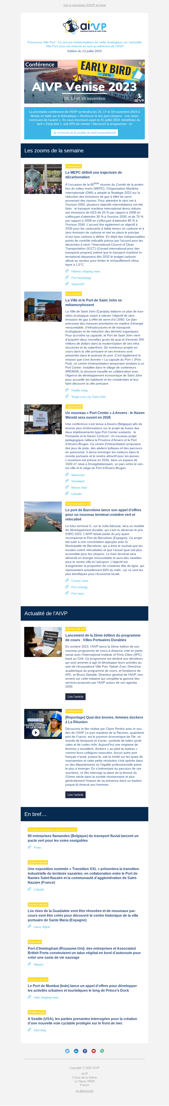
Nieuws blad (79, 487)
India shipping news (46, 997)
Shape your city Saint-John (88, 396)
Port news (77, 593)
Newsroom (78, 475)
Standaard (77, 481)
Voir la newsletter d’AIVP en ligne (84, 5)
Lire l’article (75, 696)
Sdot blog (40, 1030)
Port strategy (79, 587)
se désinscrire (85, 1091)
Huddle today (79, 390)
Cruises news (79, 580)
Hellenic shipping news (85, 271)
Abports (39, 964)
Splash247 (78, 284)
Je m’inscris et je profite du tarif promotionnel (84, 132)
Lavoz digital (42, 927)
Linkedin (76, 494)
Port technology (81, 277)
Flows (37, 847)
